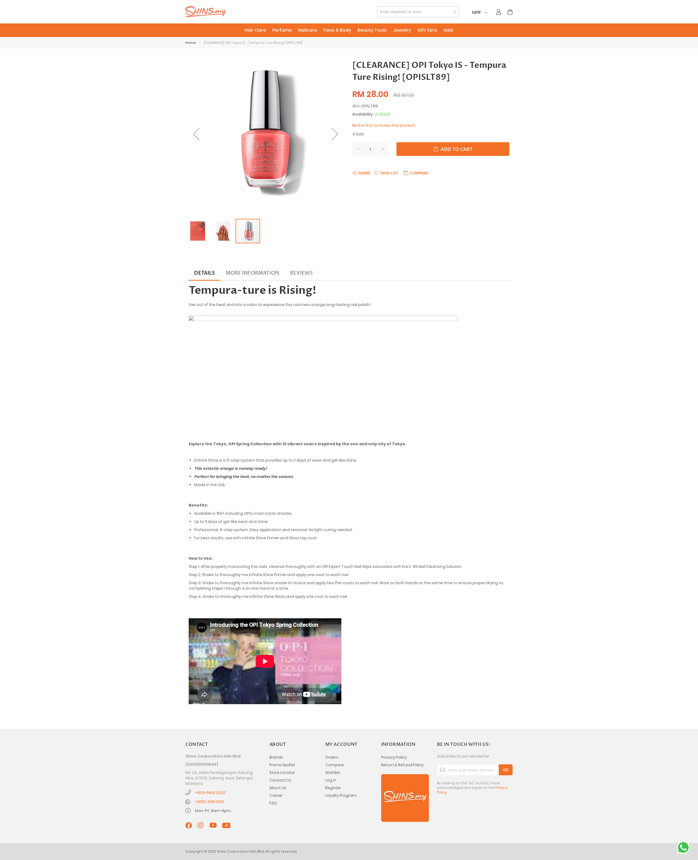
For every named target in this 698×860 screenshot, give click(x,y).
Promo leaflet (282, 765)
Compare (334, 765)
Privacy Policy (394, 757)
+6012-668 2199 (209, 801)
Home (190, 42)
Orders (331, 757)
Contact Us (280, 780)
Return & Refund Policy (402, 765)
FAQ (273, 803)
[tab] (204, 273)
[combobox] (418, 11)
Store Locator (282, 772)
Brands (276, 757)
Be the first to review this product (383, 125)
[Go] (506, 769)
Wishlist (332, 772)
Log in (330, 780)
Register (333, 788)
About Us (277, 788)
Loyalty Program (341, 795)
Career (276, 795)
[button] (196, 134)
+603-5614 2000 (210, 792)
